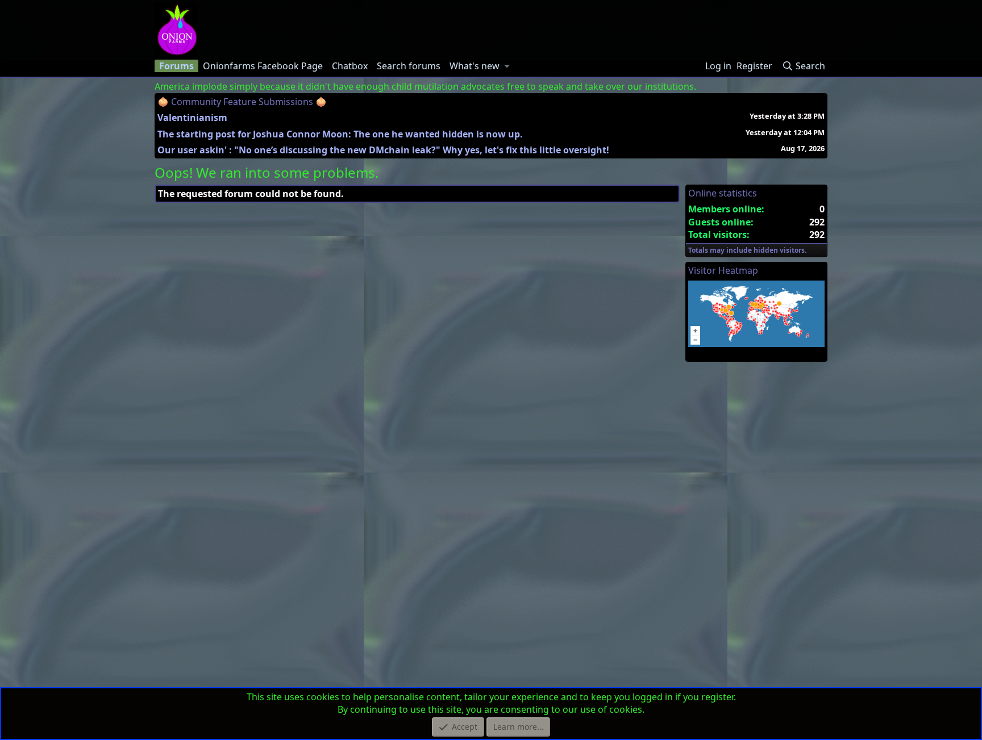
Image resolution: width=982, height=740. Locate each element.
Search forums (408, 66)
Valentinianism (192, 117)
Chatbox (350, 66)
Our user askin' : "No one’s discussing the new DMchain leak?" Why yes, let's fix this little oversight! (383, 150)
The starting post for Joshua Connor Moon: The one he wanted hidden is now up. (340, 134)
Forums (176, 66)
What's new (475, 66)
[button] (507, 66)
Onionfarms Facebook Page (263, 66)
